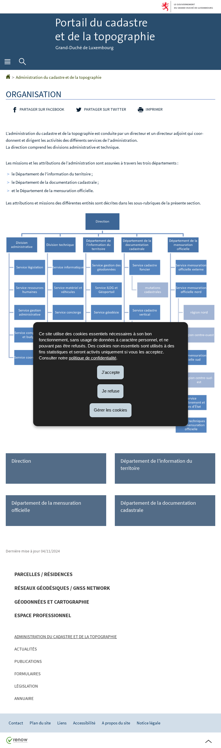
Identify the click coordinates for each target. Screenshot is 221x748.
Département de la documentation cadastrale (158, 506)
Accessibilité (84, 723)
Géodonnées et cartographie (51, 601)
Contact (16, 723)
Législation (26, 686)
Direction (21, 461)
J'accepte (111, 372)
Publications (28, 661)
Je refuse (110, 391)
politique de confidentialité (92, 357)
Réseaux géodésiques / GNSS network (62, 588)
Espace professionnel (42, 615)
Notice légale (148, 723)
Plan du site (40, 723)
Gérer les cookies (110, 410)
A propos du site (116, 723)
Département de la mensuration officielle (46, 506)
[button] (7, 63)
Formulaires (27, 673)
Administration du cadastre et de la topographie (58, 77)
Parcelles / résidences (43, 574)
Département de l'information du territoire (156, 464)
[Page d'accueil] (8, 77)
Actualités (25, 649)
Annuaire (24, 698)
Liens (61, 723)
